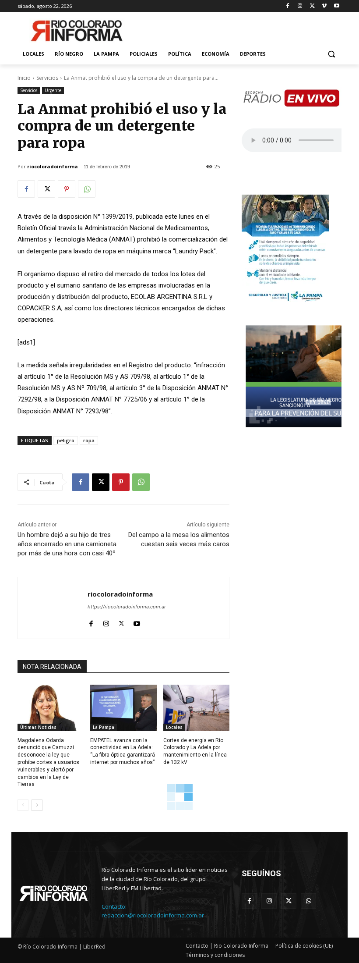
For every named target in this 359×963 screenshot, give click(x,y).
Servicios (47, 78)
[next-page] (37, 805)
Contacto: (114, 906)
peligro (65, 440)
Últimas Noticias (38, 727)
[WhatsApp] (86, 189)
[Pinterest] (66, 189)
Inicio (24, 78)
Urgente (53, 90)
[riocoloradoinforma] (52, 607)
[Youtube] (336, 6)
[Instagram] (300, 6)
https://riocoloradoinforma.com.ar (127, 607)
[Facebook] (288, 6)
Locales (174, 727)
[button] (331, 54)
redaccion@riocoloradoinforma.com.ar (153, 915)
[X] (312, 6)
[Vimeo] (324, 6)
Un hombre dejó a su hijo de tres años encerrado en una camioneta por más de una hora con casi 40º (67, 544)
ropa (89, 440)
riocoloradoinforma (52, 166)
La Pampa (103, 727)
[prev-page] (23, 805)
